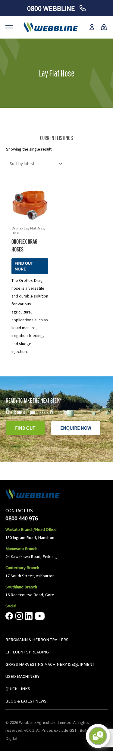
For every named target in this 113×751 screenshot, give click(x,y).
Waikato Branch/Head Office (31, 529)
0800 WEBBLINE (52, 8)
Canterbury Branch (22, 567)
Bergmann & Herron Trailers (36, 639)
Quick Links (17, 688)
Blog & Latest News (25, 701)
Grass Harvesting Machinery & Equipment (49, 664)
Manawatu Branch (21, 548)
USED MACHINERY (22, 676)
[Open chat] (98, 736)
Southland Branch (21, 587)
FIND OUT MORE (23, 266)
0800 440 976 (21, 518)
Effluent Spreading (27, 652)
